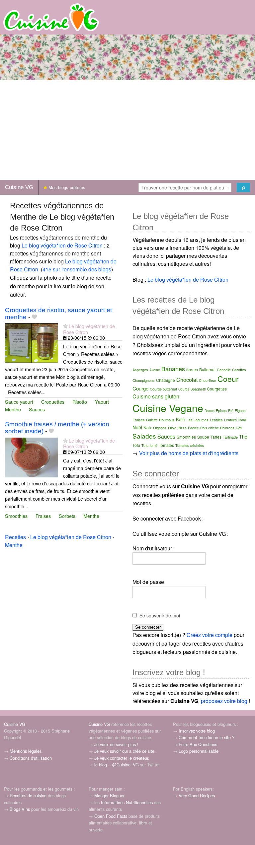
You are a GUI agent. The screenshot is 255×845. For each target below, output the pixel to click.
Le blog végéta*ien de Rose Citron (62, 245)
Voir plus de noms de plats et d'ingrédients (188, 453)
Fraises (43, 515)
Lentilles (216, 419)
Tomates (166, 445)
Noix (147, 427)
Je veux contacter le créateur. (121, 758)
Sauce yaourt (19, 401)
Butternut (207, 369)
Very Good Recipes (197, 795)
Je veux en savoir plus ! (116, 744)
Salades (144, 435)
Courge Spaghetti (192, 389)
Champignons (143, 380)
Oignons (160, 427)
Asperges (140, 369)
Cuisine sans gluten (155, 396)
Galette (152, 419)
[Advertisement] (127, 130)
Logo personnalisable (198, 751)
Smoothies (16, 515)
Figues (240, 410)
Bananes (173, 368)
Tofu (136, 445)
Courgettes (217, 388)
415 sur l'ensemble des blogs (76, 269)
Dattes (209, 410)
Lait (189, 420)
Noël (137, 427)
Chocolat (187, 380)
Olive (172, 427)
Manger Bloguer (109, 795)
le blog (100, 764)
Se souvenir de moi (159, 615)
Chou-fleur (207, 380)
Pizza (182, 427)
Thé (243, 436)
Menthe (13, 409)
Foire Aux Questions (198, 744)
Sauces (37, 409)
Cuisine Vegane (167, 408)
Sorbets (67, 515)
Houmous (167, 419)
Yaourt (102, 401)
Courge (140, 388)
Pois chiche (209, 427)
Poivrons (227, 427)
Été (230, 410)
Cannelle (224, 369)
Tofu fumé (149, 445)
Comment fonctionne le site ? (206, 737)
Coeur (228, 378)
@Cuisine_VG (125, 764)
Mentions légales (26, 751)
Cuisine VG (19, 187)
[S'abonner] (65, 325)
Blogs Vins (20, 809)
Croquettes (52, 401)
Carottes (239, 369)
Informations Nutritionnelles (127, 802)
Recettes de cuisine (28, 795)
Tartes (216, 437)
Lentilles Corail (235, 420)
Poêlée (193, 428)
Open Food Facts (110, 816)
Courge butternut (163, 388)
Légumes (201, 419)
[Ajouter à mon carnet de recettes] (34, 317)
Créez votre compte (209, 635)
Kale (180, 419)
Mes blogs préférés (66, 187)
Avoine (154, 370)
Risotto (79, 401)
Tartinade (230, 437)
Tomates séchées (189, 445)
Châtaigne (165, 380)
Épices (221, 410)
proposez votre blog (224, 701)
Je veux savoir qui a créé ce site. (125, 751)
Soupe (203, 437)
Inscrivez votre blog (197, 731)
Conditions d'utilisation (31, 758)
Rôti (239, 427)
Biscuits (192, 370)
